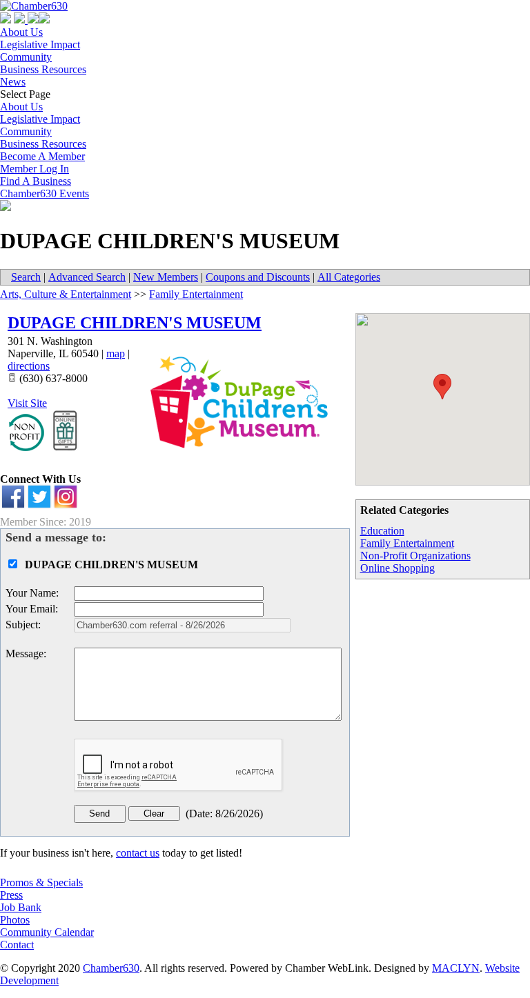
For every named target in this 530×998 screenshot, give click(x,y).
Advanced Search (87, 277)
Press (11, 895)
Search (26, 277)
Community (26, 57)
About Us (21, 32)
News (13, 82)
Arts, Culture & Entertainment (65, 294)
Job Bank (20, 907)
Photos (15, 920)
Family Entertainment (407, 543)
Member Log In (34, 168)
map (115, 353)
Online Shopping (397, 568)
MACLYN (456, 968)
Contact (17, 944)
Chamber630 (111, 968)
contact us (137, 853)
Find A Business (35, 181)
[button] (442, 386)
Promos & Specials (41, 882)
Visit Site (27, 403)
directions (29, 366)
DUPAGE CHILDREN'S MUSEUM (135, 323)
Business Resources (43, 69)
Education (382, 531)
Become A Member (42, 156)
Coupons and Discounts (258, 277)
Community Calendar (47, 932)
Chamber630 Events (44, 193)
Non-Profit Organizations (415, 555)
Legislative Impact (40, 44)
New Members (165, 277)
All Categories (348, 277)
